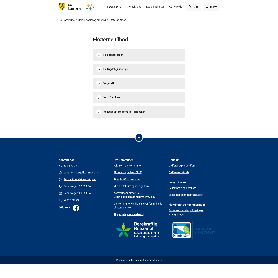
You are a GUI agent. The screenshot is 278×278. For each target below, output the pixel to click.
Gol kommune (67, 19)
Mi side (175, 6)
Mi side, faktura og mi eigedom (131, 186)
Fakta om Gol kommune (127, 165)
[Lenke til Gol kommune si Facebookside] (76, 208)
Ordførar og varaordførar (182, 165)
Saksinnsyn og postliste (182, 187)
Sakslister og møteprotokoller (186, 194)
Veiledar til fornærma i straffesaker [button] (121, 112)
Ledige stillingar (155, 6)
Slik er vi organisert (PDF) (128, 172)
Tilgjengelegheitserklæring (129, 214)
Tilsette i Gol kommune (127, 179)
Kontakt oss (134, 6)
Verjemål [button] (105, 83)
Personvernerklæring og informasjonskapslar (139, 260)
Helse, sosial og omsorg (92, 19)
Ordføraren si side (179, 172)
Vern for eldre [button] (108, 97)
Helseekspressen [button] (110, 55)
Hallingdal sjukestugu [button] (112, 69)
